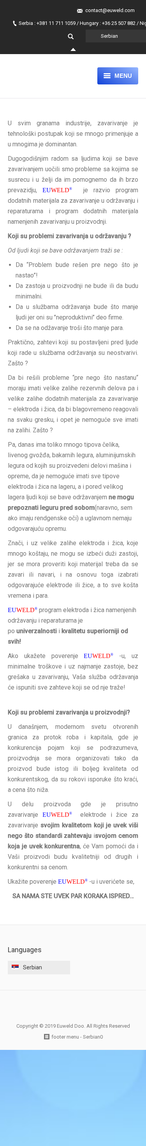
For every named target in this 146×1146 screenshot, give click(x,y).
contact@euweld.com (110, 10)
